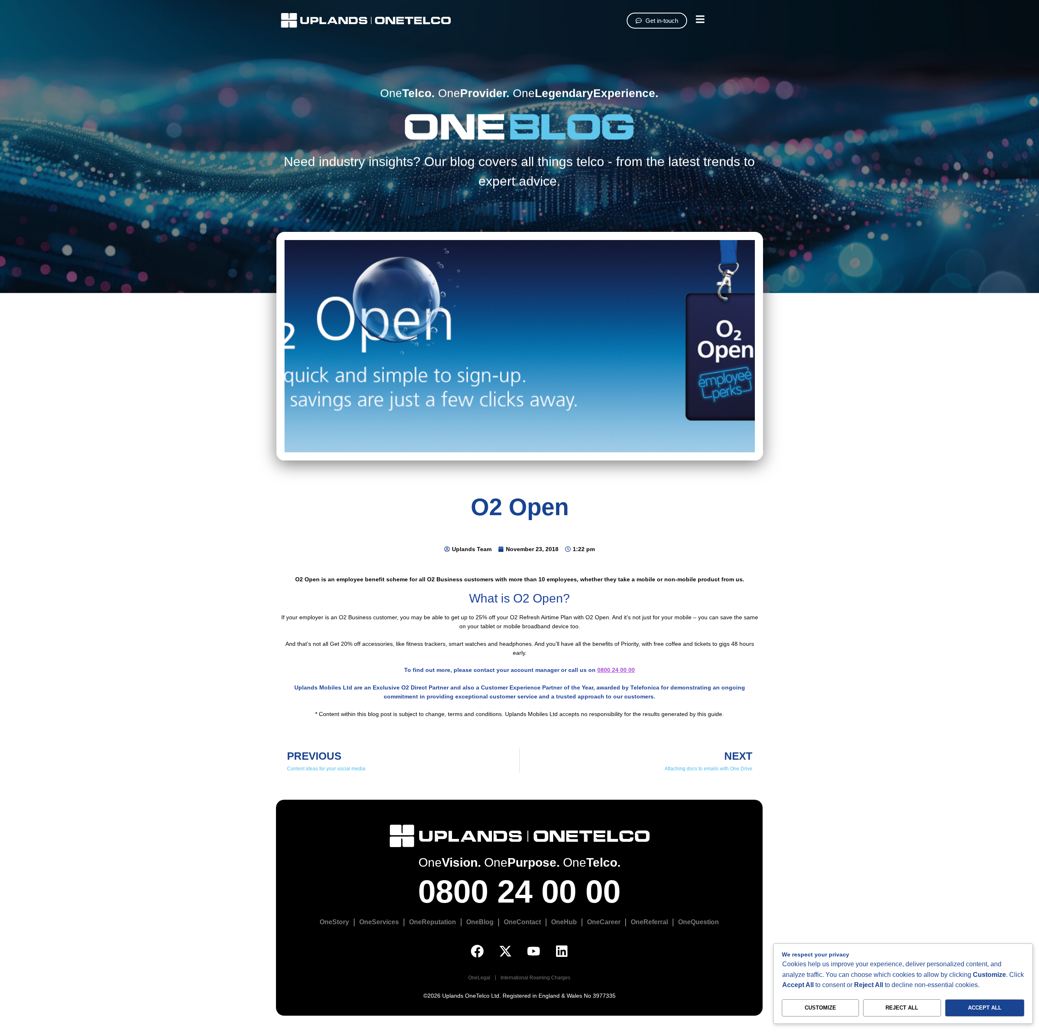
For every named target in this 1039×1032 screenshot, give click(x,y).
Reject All (901, 1008)
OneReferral (649, 922)
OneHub (564, 922)
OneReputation (432, 922)
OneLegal (479, 978)
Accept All (984, 1008)
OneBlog (480, 922)
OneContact (522, 922)
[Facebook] (477, 951)
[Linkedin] (562, 951)
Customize (820, 1008)
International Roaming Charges (535, 978)
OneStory (334, 922)
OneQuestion (698, 922)
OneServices (379, 922)
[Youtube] (534, 951)
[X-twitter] (505, 951)
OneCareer (604, 922)
